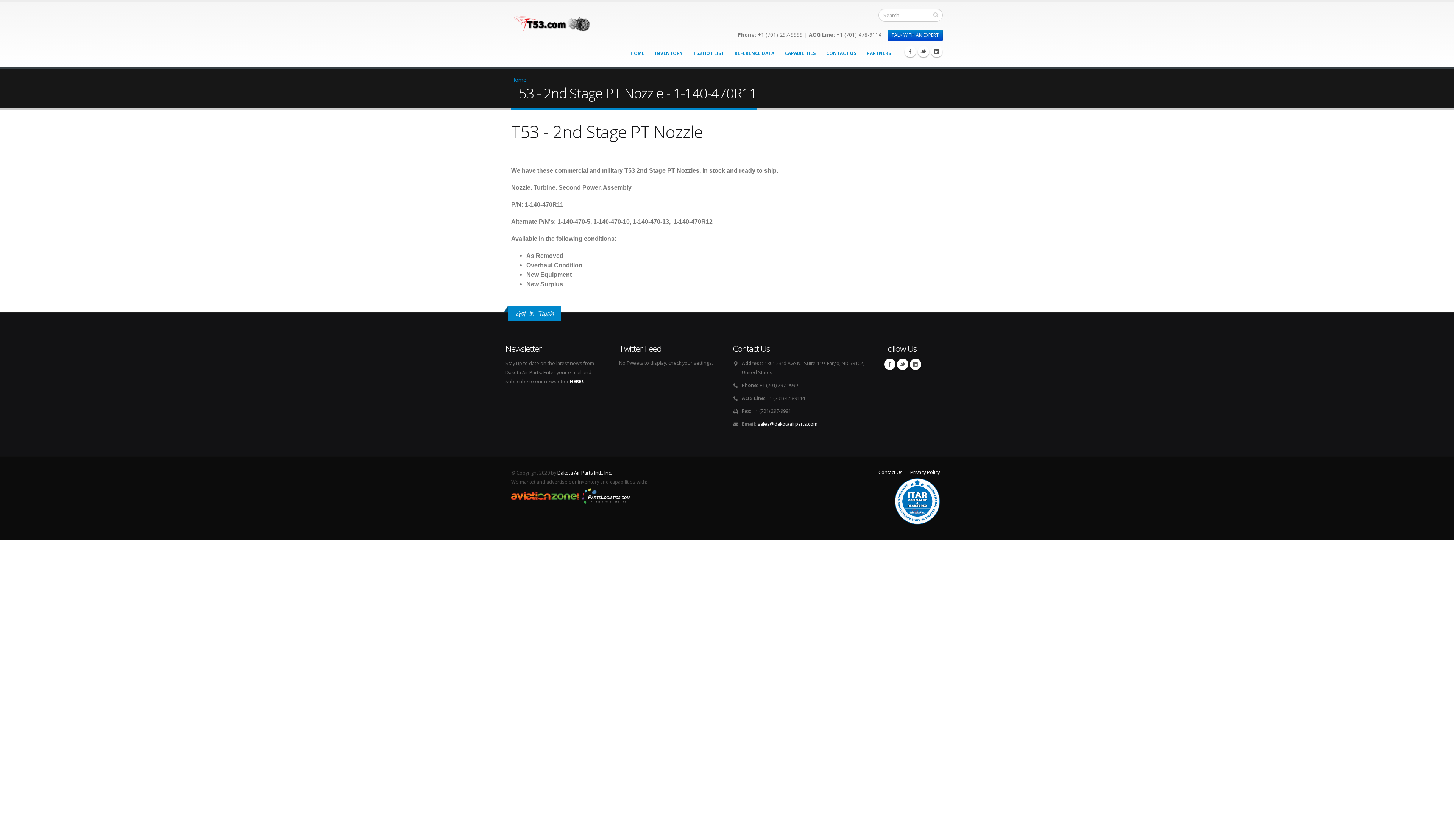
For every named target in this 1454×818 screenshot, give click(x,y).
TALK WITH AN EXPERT (915, 35)
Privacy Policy (925, 472)
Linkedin (936, 51)
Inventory (669, 53)
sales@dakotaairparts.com (787, 424)
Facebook (910, 51)
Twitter (923, 51)
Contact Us (841, 53)
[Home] (557, 21)
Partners (879, 53)
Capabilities (800, 53)
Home (637, 53)
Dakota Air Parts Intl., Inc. (584, 473)
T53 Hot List (708, 53)
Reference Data (754, 53)
